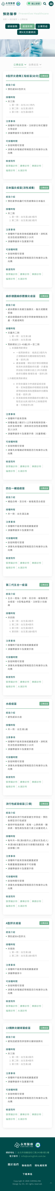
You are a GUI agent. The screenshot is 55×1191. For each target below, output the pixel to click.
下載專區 (28, 1173)
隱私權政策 (41, 1165)
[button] (51, 3)
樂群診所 (36, 165)
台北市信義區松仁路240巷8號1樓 (33, 1152)
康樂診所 (24, 165)
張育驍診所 (12, 165)
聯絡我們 (27, 1165)
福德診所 (10, 170)
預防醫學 (13, 19)
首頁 (5, 19)
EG (23, 1184)
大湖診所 (22, 170)
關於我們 (13, 1164)
